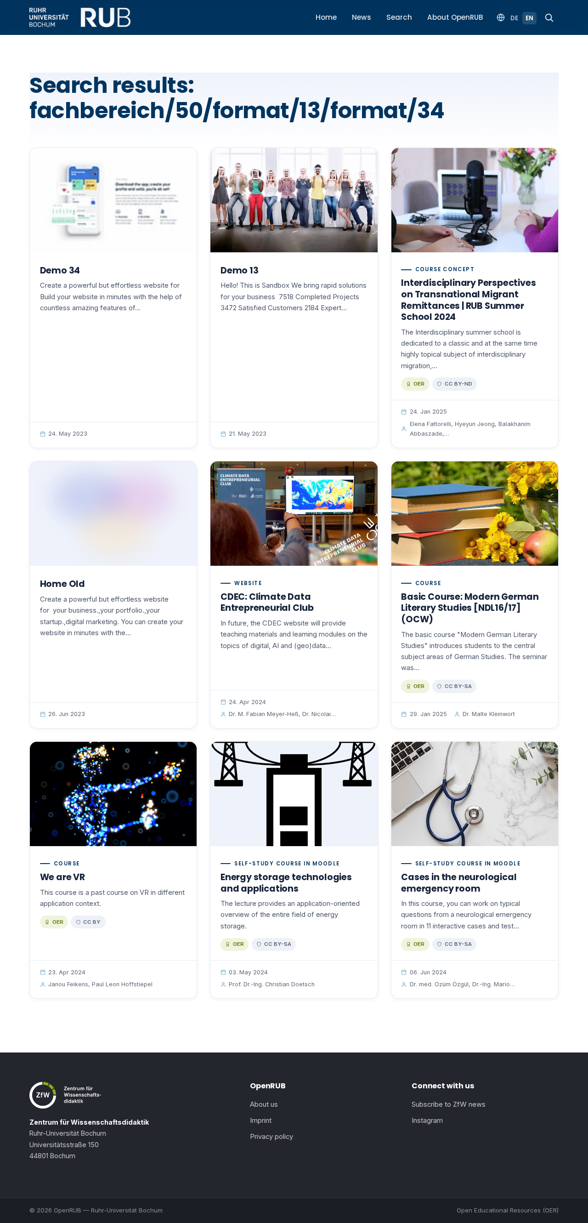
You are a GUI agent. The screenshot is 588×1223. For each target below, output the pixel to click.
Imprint (260, 1120)
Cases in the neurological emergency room (458, 883)
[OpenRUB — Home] (79, 17)
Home (326, 17)
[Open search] (549, 17)
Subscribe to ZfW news (449, 1104)
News (361, 17)
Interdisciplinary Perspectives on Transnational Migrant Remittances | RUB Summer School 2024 (468, 300)
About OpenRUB (455, 17)
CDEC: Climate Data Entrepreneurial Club (267, 602)
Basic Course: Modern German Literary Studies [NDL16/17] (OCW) (470, 608)
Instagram (427, 1120)
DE (514, 18)
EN (529, 18)
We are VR (62, 877)
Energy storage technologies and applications (286, 883)
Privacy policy (271, 1136)
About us (264, 1104)
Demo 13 (239, 270)
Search (399, 17)
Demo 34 (60, 270)
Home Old (62, 584)
